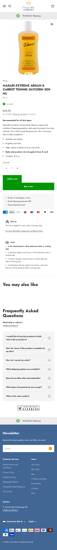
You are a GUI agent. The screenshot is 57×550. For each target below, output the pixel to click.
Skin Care (35, 469)
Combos (34, 488)
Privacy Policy (8, 472)
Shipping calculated (20, 114)
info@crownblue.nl (10, 325)
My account (7, 491)
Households (36, 483)
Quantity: (6, 162)
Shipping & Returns (11, 481)
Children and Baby (38, 478)
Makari (5, 80)
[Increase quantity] (17, 168)
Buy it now (28, 186)
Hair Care (35, 464)
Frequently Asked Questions (14, 486)
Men (33, 474)
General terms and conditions (10, 466)
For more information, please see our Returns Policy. (24, 231)
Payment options (9, 477)
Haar (33, 493)
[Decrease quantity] (6, 168)
